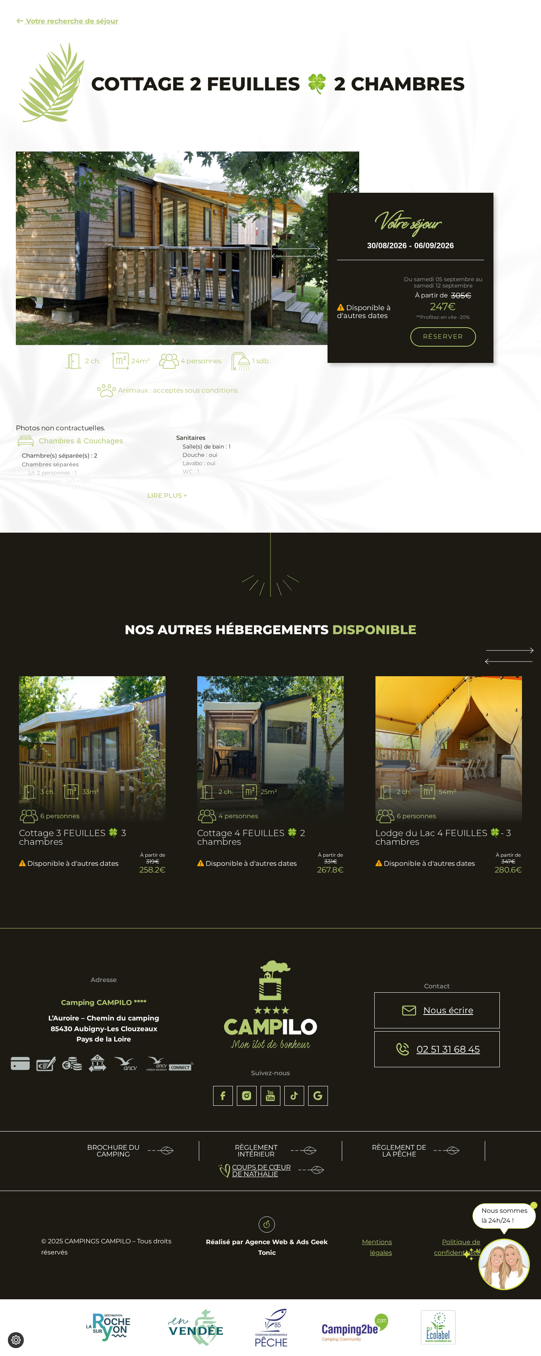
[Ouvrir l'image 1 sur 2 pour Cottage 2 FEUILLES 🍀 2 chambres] (187, 248)
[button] (509, 660)
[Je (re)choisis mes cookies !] (16, 1340)
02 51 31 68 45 (448, 1049)
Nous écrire (448, 1010)
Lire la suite (42, 699)
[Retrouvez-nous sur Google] (318, 1096)
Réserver (443, 337)
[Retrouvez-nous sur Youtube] (270, 1096)
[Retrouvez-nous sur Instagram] (247, 1096)
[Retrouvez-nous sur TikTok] (294, 1096)
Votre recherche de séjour (71, 21)
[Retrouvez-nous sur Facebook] (223, 1096)
